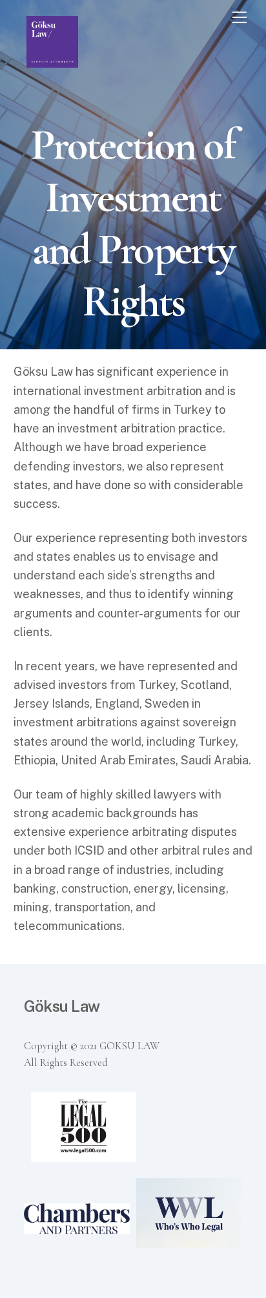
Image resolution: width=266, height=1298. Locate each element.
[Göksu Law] (52, 62)
